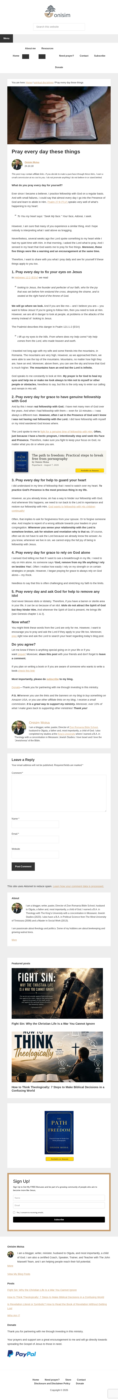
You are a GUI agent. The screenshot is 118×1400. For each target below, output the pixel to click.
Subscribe (59, 1219)
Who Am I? (13, 1315)
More (14, 940)
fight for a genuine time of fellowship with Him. (66, 431)
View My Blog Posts (18, 1274)
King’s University (66, 734)
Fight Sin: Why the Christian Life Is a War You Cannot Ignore (53, 1023)
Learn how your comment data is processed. (78, 886)
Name (15, 818)
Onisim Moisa (32, 162)
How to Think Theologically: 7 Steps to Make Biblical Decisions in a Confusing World (55, 1297)
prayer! (22, 654)
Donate (16, 687)
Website (16, 849)
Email (15, 834)
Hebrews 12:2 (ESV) (26, 277)
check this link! (26, 670)
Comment (17, 773)
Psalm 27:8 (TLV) (57, 202)
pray (14, 636)
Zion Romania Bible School (84, 727)
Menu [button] (6, 38)
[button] (25, 56)
